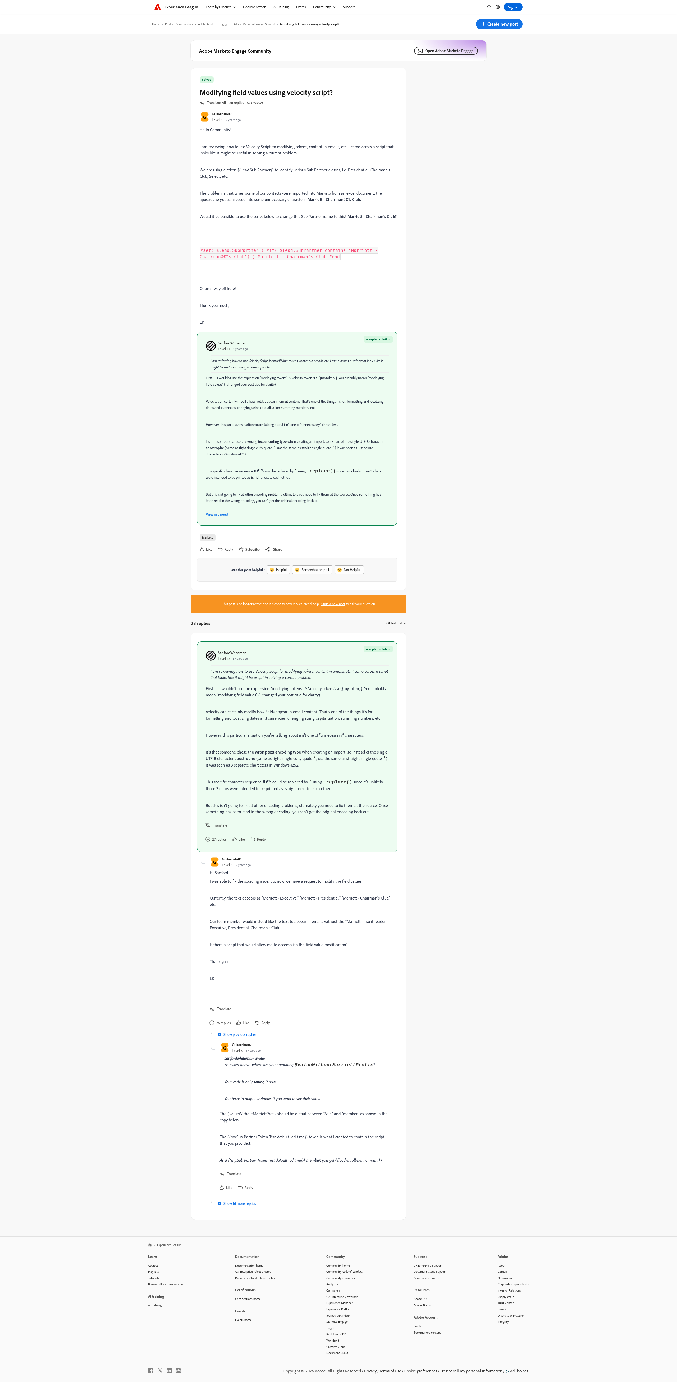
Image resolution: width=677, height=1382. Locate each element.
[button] (499, 24)
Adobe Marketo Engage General (254, 24)
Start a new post (333, 603)
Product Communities (179, 24)
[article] (297, 746)
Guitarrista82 (222, 114)
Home (156, 24)
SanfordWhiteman (232, 343)
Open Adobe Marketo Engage (449, 50)
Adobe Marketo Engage (213, 24)
